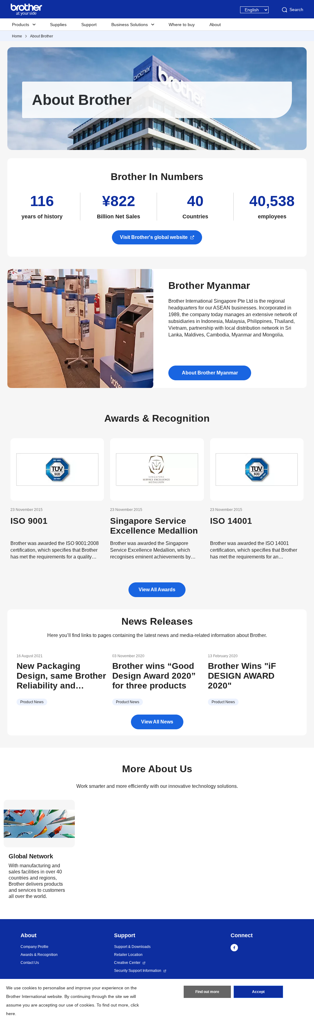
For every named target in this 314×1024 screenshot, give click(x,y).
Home (17, 36)
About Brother (41, 36)
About (215, 24)
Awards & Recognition (39, 955)
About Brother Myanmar (210, 372)
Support (89, 24)
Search (296, 9)
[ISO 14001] (257, 469)
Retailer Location (128, 955)
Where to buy (182, 24)
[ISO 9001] (57, 469)
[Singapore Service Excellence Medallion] (157, 469)
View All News (157, 721)
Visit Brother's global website (154, 237)
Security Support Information (137, 970)
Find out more (207, 992)
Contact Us (30, 963)
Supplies (58, 24)
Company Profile (34, 947)
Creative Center (127, 963)
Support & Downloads (132, 947)
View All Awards (157, 589)
